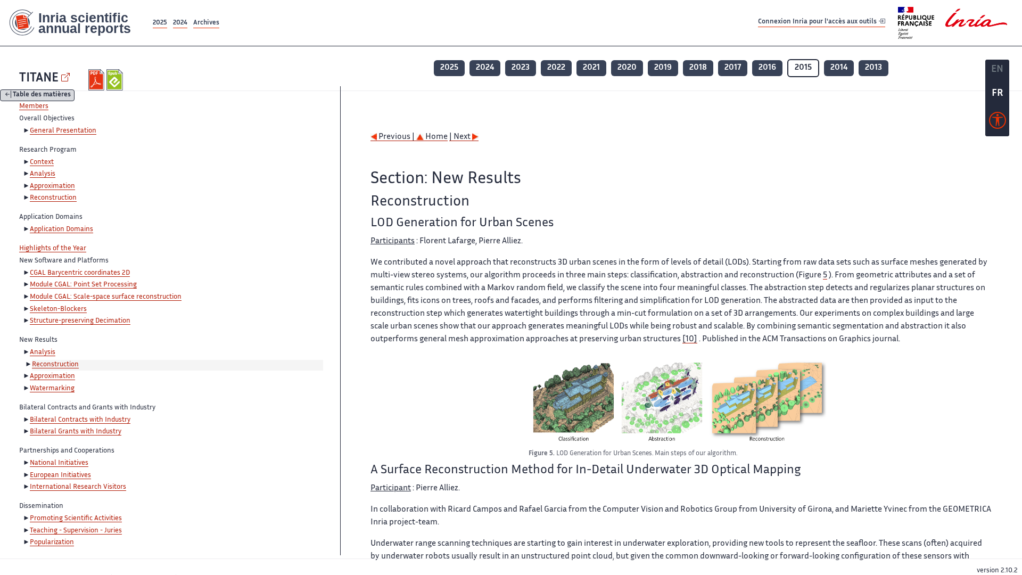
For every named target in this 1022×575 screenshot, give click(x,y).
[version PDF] (97, 80)
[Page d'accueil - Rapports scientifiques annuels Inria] (75, 22)
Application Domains (61, 229)
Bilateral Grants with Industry (75, 432)
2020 (627, 67)
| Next (460, 137)
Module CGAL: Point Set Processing (83, 285)
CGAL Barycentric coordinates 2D (80, 273)
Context (42, 162)
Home (436, 137)
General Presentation (63, 131)
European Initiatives (60, 475)
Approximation (52, 186)
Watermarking (52, 388)
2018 (698, 67)
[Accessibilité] (997, 123)
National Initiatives (59, 463)
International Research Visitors (78, 487)
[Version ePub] (115, 80)
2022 (556, 67)
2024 (180, 23)
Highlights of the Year (52, 248)
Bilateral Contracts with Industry (80, 420)
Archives (206, 23)
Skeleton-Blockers (58, 309)
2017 (732, 67)
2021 (591, 67)
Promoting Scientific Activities (76, 518)
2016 (767, 67)
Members (33, 106)
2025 (160, 23)
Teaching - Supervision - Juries (76, 531)
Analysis (42, 174)
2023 (521, 67)
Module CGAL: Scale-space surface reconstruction (106, 297)
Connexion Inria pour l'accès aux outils (818, 23)
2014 (838, 67)
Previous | (396, 137)
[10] (689, 339)
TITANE (39, 78)
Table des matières (42, 95)
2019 (663, 67)
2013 (873, 67)
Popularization (52, 542)
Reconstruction (53, 198)
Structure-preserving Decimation (80, 321)
